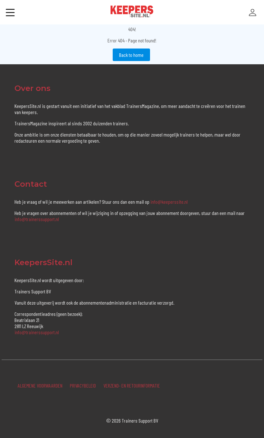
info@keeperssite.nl (169, 202)
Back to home (131, 55)
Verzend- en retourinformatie (131, 385)
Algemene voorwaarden (40, 385)
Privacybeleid (83, 385)
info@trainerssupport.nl (36, 219)
